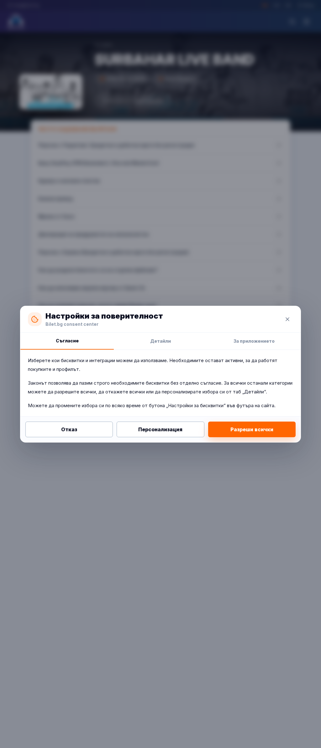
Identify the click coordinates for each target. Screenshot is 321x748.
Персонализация (160, 429)
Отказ (69, 429)
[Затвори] (287, 319)
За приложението (254, 341)
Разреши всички (251, 429)
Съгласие (67, 340)
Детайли (160, 341)
